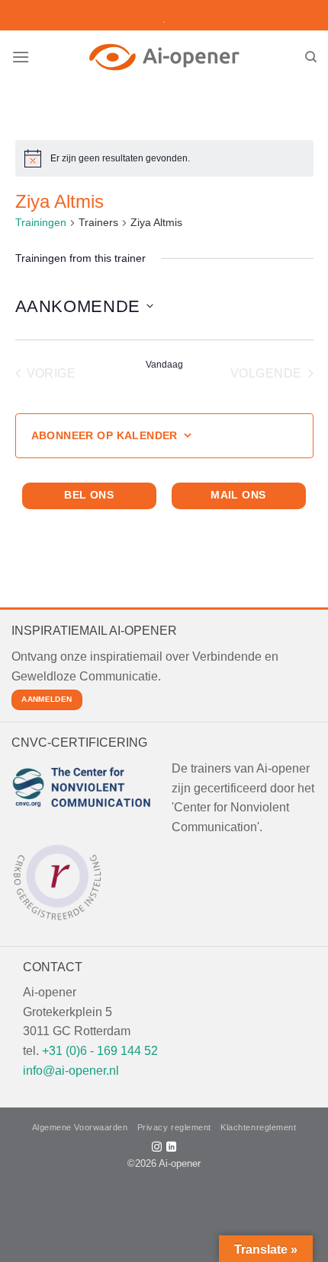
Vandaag (164, 364)
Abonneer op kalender (104, 435)
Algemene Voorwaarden (80, 1127)
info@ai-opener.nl (71, 1070)
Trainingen (40, 222)
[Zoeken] (311, 57)
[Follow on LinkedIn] (171, 1147)
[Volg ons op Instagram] (157, 1147)
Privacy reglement (174, 1127)
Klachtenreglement (258, 1127)
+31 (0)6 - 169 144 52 (100, 1050)
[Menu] (20, 56)
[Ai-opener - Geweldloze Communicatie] (164, 57)
